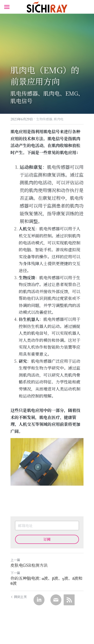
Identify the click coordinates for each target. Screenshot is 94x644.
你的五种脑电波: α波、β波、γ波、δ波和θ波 (46, 581)
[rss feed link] (69, 599)
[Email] (55, 599)
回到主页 (20, 596)
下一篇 (15, 572)
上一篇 (15, 560)
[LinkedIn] (39, 599)
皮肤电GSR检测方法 (29, 565)
